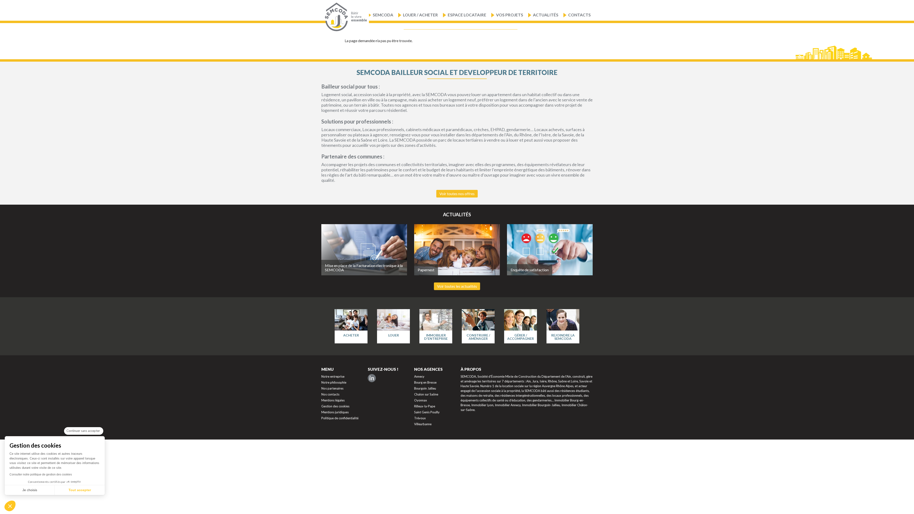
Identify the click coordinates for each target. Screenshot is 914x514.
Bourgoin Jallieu (425, 388)
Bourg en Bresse (425, 382)
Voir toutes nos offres (457, 193)
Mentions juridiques (335, 412)
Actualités (545, 14)
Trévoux (420, 418)
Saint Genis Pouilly (427, 412)
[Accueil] (335, 17)
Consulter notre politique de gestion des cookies (41, 474)
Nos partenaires (332, 388)
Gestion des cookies (335, 406)
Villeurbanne (423, 424)
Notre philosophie (333, 382)
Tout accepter (80, 490)
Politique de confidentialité (339, 418)
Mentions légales (333, 400)
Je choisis (29, 490)
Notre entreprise (332, 376)
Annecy (419, 376)
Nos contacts (330, 394)
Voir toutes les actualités (457, 286)
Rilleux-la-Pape (424, 406)
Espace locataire (467, 14)
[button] (10, 506)
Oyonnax (420, 400)
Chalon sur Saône (426, 394)
